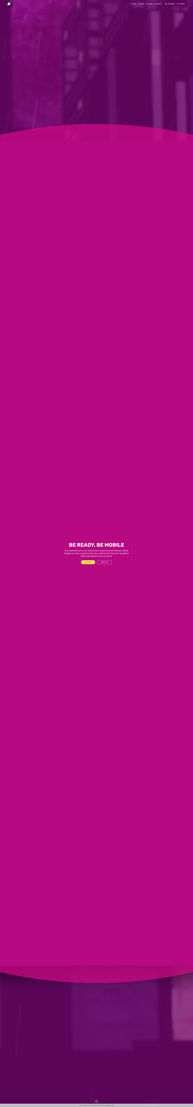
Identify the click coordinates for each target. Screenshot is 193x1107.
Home (134, 4)
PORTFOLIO (104, 562)
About (159, 4)
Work (142, 4)
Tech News (171, 4)
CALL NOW (88, 562)
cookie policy (108, 1105)
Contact (182, 4)
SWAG (151, 4)
